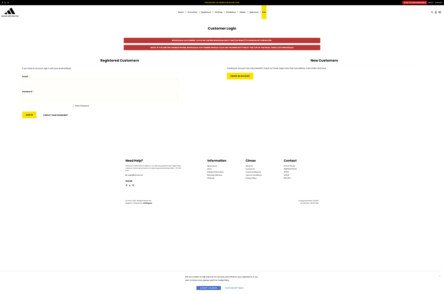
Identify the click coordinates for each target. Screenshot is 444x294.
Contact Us (250, 169)
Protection (192, 12)
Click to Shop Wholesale (415, 3)
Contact (439, 3)
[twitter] (5, 3)
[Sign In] (436, 12)
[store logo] (38, 12)
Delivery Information (215, 172)
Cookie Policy (223, 280)
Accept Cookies (208, 288)
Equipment (206, 12)
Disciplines (231, 12)
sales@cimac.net (135, 175)
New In (181, 12)
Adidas (243, 12)
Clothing (218, 12)
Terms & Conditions (254, 175)
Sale (264, 12)
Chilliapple (147, 203)
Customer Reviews (253, 172)
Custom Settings (234, 288)
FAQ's (209, 169)
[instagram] (8, 3)
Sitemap (210, 178)
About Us (249, 166)
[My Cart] (439, 12)
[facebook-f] (2, 3)
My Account (212, 166)
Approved (254, 12)
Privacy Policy (251, 178)
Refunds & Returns (214, 175)
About (431, 3)
